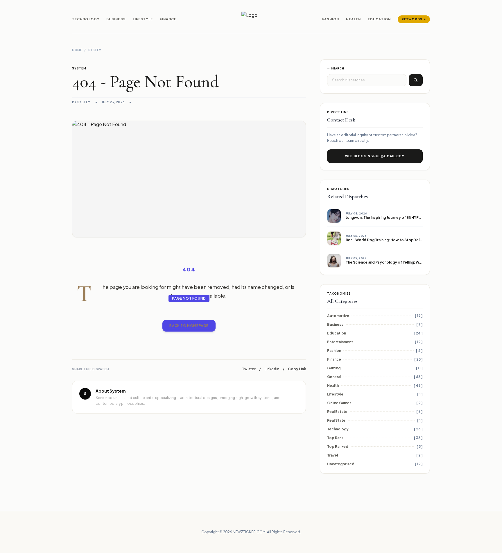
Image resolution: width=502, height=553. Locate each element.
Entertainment (340, 342)
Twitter (249, 369)
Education (379, 19)
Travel (332, 455)
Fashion (330, 19)
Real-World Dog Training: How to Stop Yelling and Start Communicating (409, 240)
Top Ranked (337, 446)
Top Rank (335, 438)
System (95, 50)
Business (116, 19)
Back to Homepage (189, 325)
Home (77, 50)
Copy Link (297, 369)
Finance (168, 19)
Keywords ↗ (414, 19)
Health (353, 19)
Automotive (338, 316)
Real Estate (337, 411)
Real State (336, 420)
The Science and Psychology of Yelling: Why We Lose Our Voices (403, 262)
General (334, 377)
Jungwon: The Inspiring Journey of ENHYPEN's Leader (393, 217)
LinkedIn (271, 369)
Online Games (339, 403)
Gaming (333, 368)
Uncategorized (340, 464)
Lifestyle (143, 19)
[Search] (416, 80)
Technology (85, 19)
